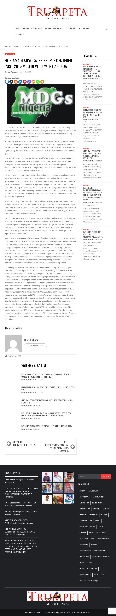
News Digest (101, 533)
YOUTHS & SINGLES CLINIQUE (89, 581)
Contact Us (20, 34)
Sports (86, 28)
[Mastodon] (29, 82)
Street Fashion (99, 551)
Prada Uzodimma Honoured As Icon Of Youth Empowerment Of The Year (20, 504)
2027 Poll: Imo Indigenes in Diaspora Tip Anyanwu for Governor (21, 513)
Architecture (84, 497)
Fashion (106, 509)
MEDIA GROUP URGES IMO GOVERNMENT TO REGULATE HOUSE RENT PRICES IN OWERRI (48, 388)
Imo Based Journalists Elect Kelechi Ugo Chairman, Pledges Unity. (46, 426)
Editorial (96, 509)
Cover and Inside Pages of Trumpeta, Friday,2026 (19, 481)
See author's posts (35, 345)
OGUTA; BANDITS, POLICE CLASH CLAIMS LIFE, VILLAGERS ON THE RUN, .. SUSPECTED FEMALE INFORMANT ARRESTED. (46, 375)
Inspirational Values (87, 527)
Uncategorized (85, 575)
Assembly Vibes (98, 497)
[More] (42, 82)
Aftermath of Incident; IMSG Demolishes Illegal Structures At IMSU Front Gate (47, 401)
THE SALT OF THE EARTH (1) (24, 444)
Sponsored (84, 545)
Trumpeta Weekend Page (54, 28)
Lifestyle (83, 533)
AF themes (86, 612)
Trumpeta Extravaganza (32, 28)
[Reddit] (16, 82)
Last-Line (101, 527)
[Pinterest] (25, 82)
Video (96, 575)
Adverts (82, 491)
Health (97, 521)
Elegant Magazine (72, 612)
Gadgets (104, 515)
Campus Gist (84, 503)
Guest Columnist (86, 521)
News (18, 28)
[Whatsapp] (38, 82)
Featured (83, 515)
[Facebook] (7, 82)
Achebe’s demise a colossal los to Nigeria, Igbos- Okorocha (56, 447)
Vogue (103, 575)
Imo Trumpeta (13, 72)
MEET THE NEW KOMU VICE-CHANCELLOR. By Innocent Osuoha (19, 521)
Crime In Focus (97, 503)
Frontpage (93, 515)
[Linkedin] (20, 82)
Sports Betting (85, 551)
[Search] (107, 28)
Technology (84, 557)
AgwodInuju (93, 491)
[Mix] (33, 82)
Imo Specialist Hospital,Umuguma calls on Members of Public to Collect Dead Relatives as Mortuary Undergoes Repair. (46, 414)
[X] (11, 82)
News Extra (10, 54)
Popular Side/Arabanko (100, 539)
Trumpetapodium (73, 28)
